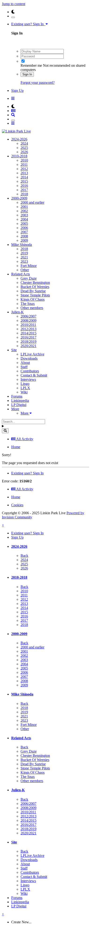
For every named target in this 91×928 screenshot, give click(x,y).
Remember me (31, 65)
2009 (24, 240)
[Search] (5, 430)
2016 (24, 186)
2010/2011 (28, 325)
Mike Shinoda (21, 245)
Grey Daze (29, 278)
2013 (24, 173)
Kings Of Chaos (33, 299)
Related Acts (20, 274)
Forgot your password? (38, 83)
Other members (32, 308)
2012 (24, 169)
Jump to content (13, 4)
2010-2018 (19, 156)
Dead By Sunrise (33, 291)
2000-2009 (19, 198)
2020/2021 (28, 346)
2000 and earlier (32, 202)
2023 (24, 261)
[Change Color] (13, 17)
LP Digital (18, 405)
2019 (24, 253)
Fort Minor (29, 266)
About (25, 363)
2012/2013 (28, 329)
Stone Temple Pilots (35, 295)
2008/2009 (28, 320)
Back (24, 556)
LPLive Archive (32, 354)
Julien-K (17, 312)
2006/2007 (28, 316)
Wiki (24, 392)
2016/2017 (28, 337)
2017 (24, 190)
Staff (24, 367)
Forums (16, 396)
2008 (24, 236)
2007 (24, 232)
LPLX (25, 388)
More (15, 409)
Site (14, 350)
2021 (24, 257)
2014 (24, 177)
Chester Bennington (35, 283)
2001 (24, 207)
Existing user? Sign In (28, 24)
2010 (24, 160)
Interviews (28, 379)
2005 (24, 224)
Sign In (27, 74)
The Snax (28, 304)
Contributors (30, 371)
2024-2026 (19, 139)
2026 (24, 152)
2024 (24, 143)
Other (25, 270)
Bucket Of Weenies (35, 287)
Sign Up (17, 90)
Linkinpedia (20, 401)
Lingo (25, 384)
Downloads (29, 358)
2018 (24, 194)
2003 (24, 215)
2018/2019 (28, 342)
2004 (24, 219)
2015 (24, 181)
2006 (24, 228)
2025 (24, 148)
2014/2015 (28, 333)
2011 (24, 164)
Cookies (17, 505)
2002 (24, 211)
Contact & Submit (34, 375)
